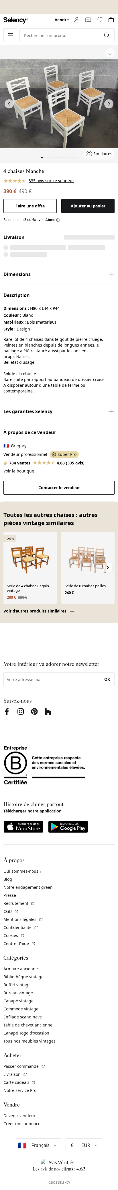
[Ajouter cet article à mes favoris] (110, 53)
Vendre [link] (62, 19)
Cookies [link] (14, 935)
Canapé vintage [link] (18, 1001)
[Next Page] (108, 103)
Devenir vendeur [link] (19, 1115)
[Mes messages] (88, 19)
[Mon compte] (76, 19)
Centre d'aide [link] (19, 943)
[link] (15, 20)
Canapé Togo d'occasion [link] (26, 1033)
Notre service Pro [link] (19, 1090)
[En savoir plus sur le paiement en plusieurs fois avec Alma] (52, 219)
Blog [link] (7, 879)
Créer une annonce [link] (21, 1123)
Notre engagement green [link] (28, 887)
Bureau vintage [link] (18, 992)
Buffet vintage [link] (17, 984)
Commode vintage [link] (20, 1009)
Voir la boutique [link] (18, 471)
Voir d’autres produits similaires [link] (35, 611)
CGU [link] (11, 911)
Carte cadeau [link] (19, 1082)
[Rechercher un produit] (107, 35)
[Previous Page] (9, 103)
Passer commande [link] (24, 1066)
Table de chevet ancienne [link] (27, 1025)
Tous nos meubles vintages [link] (29, 1041)
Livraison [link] (15, 1074)
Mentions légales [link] (23, 919)
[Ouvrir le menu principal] (10, 35)
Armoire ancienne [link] (20, 968)
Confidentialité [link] (20, 927)
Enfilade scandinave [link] (22, 1017)
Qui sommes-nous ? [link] (22, 871)
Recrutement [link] (19, 903)
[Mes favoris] (99, 19)
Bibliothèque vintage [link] (23, 976)
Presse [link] (9, 895)
